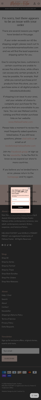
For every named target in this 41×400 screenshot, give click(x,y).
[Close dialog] (29, 188)
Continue (20, 207)
